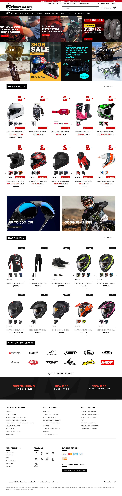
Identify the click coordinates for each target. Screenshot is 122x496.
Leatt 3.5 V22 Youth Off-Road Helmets (106, 132)
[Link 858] (107, 362)
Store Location (84, 3)
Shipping (46, 426)
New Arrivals (16, 238)
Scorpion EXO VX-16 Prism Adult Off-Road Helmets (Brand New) (106, 181)
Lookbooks (65, 3)
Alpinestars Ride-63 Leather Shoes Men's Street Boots (61, 283)
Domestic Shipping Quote (51, 420)
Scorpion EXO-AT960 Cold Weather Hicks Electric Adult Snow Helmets (106, 330)
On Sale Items (16, 86)
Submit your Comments (51, 414)
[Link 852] (107, 353)
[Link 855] (52, 362)
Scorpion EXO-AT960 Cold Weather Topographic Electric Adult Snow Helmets (84, 330)
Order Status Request (88, 423)
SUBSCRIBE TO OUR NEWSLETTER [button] (75, 470)
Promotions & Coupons (89, 428)
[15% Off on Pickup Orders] (98, 387)
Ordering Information (89, 411)
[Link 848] (33, 353)
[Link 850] (70, 353)
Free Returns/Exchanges (108, 3)
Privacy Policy (108, 482)
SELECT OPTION (19, 141)
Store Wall (9, 452)
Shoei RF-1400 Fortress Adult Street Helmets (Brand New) (38, 181)
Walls (58, 3)
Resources (9, 463)
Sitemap (55, 482)
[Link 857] (88, 362)
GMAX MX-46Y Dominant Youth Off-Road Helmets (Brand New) (16, 181)
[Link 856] (70, 362)
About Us (74, 3)
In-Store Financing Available (16, 420)
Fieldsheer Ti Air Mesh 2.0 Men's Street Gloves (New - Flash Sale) (84, 181)
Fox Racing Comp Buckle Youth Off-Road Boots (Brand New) (84, 132)
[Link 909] (47, 453)
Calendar (9, 466)
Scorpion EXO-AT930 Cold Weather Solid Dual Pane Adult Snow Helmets (61, 330)
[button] (106, 8)
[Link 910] (53, 453)
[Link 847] (15, 353)
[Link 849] (52, 353)
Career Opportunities (13, 431)
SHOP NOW (77, 1)
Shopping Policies (49, 417)
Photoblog (9, 434)
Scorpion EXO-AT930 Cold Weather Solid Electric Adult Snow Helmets (38, 330)
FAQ (82, 420)
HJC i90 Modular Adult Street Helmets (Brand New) (16, 132)
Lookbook (9, 455)
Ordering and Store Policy (90, 414)
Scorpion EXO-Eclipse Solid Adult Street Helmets (16, 330)
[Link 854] (33, 362)
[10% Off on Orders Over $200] (61, 387)
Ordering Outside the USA (90, 426)
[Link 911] (36, 459)
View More (108, 86)
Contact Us (50, 3)
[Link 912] (42, 459)
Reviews (46, 431)
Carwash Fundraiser (13, 426)
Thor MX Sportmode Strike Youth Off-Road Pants (38, 283)
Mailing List (10, 428)
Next (25, 123)
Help (92, 3)
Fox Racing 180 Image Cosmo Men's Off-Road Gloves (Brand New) (38, 132)
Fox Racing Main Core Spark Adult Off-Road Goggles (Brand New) (61, 132)
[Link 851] (88, 353)
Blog (97, 3)
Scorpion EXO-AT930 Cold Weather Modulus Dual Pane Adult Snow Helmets (106, 283)
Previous (6, 123)
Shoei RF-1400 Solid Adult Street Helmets (61, 181)
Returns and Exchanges (51, 423)
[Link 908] (42, 453)
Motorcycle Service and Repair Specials (19, 423)
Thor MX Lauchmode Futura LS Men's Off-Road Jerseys (16, 283)
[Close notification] (114, 1)
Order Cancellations (88, 417)
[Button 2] (96, 8)
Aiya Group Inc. (35, 482)
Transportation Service (51, 428)
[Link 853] (15, 362)
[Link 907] (36, 453)
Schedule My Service (50, 434)
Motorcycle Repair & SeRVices (16, 417)
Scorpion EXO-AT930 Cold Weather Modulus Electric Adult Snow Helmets (84, 283)
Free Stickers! (10, 460)
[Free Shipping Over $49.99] (23, 387)
